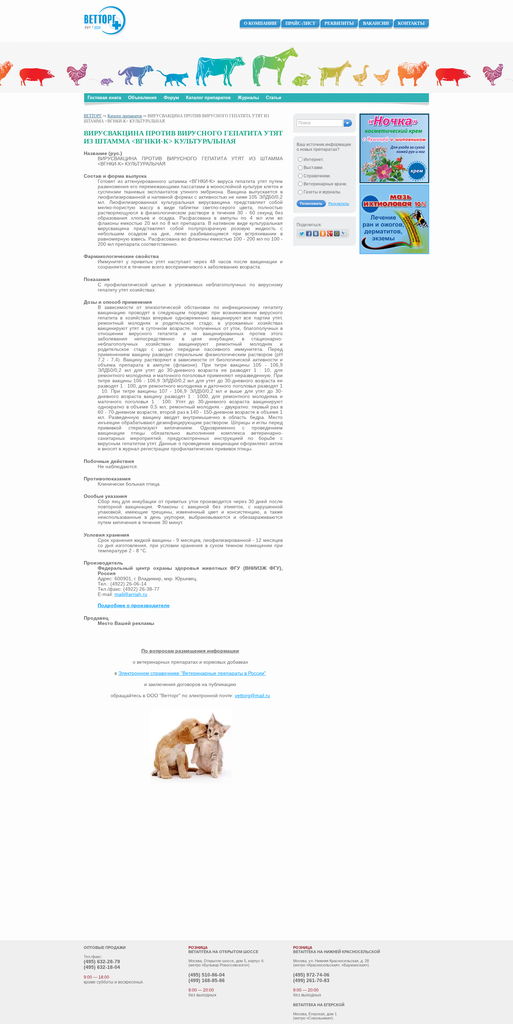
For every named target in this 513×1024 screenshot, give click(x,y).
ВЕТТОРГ (93, 115)
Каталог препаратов (208, 97)
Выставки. (314, 167)
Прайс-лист (300, 23)
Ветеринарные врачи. (325, 184)
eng (97, 27)
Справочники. (317, 176)
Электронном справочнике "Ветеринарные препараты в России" (192, 673)
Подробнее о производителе (134, 605)
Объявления (142, 97)
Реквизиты (339, 23)
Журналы (248, 97)
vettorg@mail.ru (252, 695)
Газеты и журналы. (322, 192)
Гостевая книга (104, 97)
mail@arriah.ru (130, 594)
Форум (171, 97)
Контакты (411, 23)
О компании (260, 23)
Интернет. (314, 159)
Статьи (273, 97)
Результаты (338, 203)
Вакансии (376, 23)
